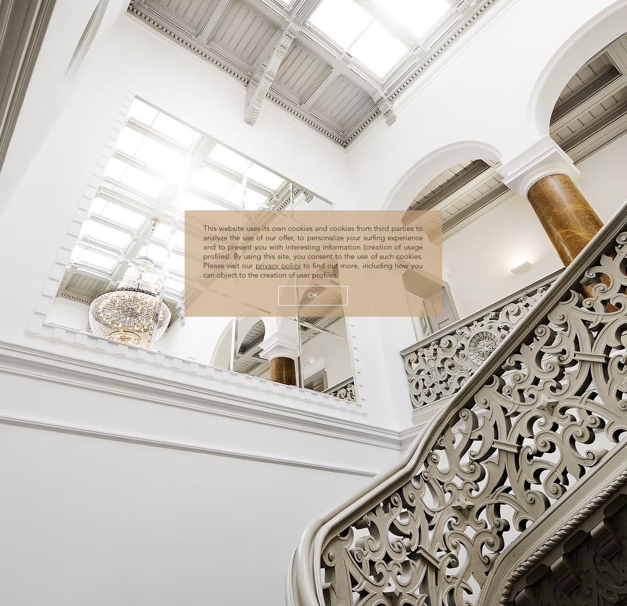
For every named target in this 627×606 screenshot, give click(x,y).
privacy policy (278, 265)
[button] (313, 295)
